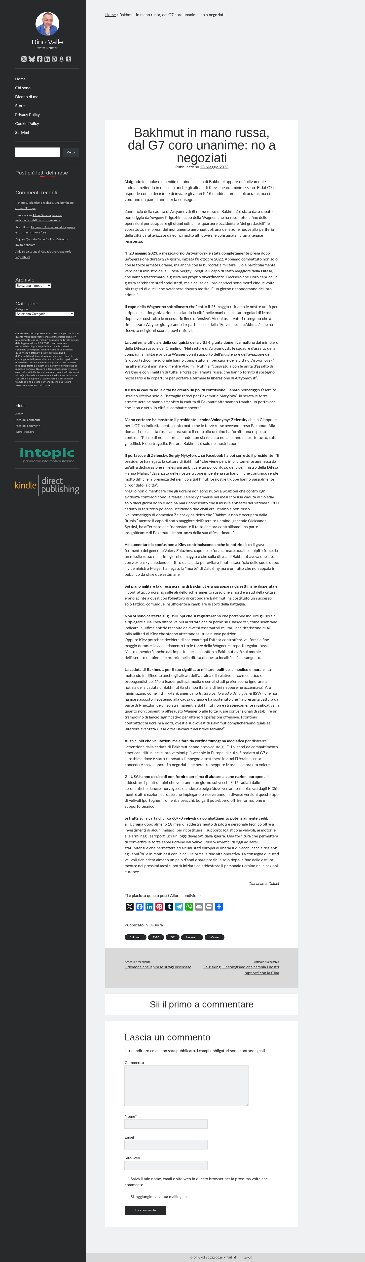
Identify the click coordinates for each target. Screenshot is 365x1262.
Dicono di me (26, 97)
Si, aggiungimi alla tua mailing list (159, 1197)
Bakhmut (136, 937)
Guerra (157, 925)
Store (20, 106)
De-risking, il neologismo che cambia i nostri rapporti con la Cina (241, 970)
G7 (173, 937)
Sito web (132, 1158)
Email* (130, 1137)
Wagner (214, 937)
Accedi (19, 413)
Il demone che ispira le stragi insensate (158, 967)
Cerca (71, 152)
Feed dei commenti (27, 425)
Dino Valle (47, 42)
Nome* (131, 1117)
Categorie (21, 309)
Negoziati (192, 937)
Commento (134, 1063)
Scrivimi (22, 133)
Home (20, 79)
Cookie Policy (27, 124)
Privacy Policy (27, 115)
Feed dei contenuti (27, 419)
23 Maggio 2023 (214, 167)
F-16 (156, 937)
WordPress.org (24, 431)
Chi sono (23, 88)
